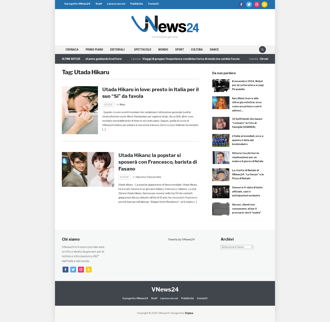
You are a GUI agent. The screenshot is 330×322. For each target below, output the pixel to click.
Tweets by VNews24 (181, 239)
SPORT (179, 49)
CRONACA (72, 49)
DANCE (214, 49)
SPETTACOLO (142, 49)
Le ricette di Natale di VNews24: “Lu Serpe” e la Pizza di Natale (248, 174)
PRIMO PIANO (94, 49)
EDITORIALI (117, 49)
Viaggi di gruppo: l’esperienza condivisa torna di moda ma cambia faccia (184, 58)
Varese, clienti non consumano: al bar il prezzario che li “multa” (246, 208)
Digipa (189, 313)
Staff (99, 3)
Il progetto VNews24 (77, 3)
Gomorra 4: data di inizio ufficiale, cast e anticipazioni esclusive (247, 191)
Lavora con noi (116, 3)
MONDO (163, 49)
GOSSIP (108, 104)
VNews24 (165, 289)
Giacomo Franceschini (148, 176)
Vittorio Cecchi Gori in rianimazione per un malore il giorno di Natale (247, 157)
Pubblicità (136, 3)
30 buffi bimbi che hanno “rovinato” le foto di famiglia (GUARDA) (247, 123)
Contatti (153, 3)
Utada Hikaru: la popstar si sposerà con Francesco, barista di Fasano (157, 162)
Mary (122, 104)
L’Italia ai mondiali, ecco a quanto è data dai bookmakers (247, 140)
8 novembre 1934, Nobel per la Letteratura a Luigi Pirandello (248, 85)
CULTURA (197, 49)
